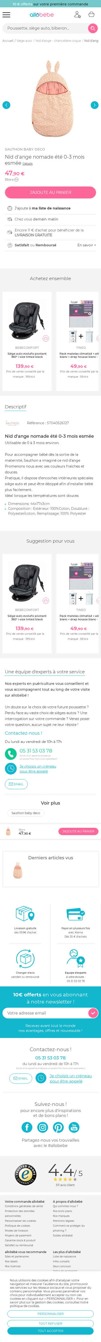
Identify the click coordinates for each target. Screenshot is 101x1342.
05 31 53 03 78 (76, 981)
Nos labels (11, 1261)
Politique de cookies (17, 1225)
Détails (28, 163)
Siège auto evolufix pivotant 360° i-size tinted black (27, 355)
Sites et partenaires (17, 1256)
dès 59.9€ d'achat (25, 930)
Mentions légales (63, 1220)
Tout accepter (50, 1331)
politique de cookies (24, 1306)
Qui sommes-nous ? (65, 1206)
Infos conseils (61, 1261)
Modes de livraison (16, 1230)
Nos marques (61, 1216)
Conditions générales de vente (24, 1206)
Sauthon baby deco (25, 149)
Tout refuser (50, 1323)
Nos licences (13, 1266)
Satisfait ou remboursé (19, 1245)
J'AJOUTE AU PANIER (78, 831)
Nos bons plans (62, 1211)
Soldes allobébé (63, 1235)
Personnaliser (51, 1314)
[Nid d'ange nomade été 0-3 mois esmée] (17, 871)
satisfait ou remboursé (25, 975)
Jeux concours (62, 1266)
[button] (6, 105)
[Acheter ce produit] (46, 338)
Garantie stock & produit (20, 1240)
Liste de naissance (64, 1256)
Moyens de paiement (18, 1235)
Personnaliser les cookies (20, 1220)
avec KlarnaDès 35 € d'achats (76, 932)
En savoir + (86, 245)
